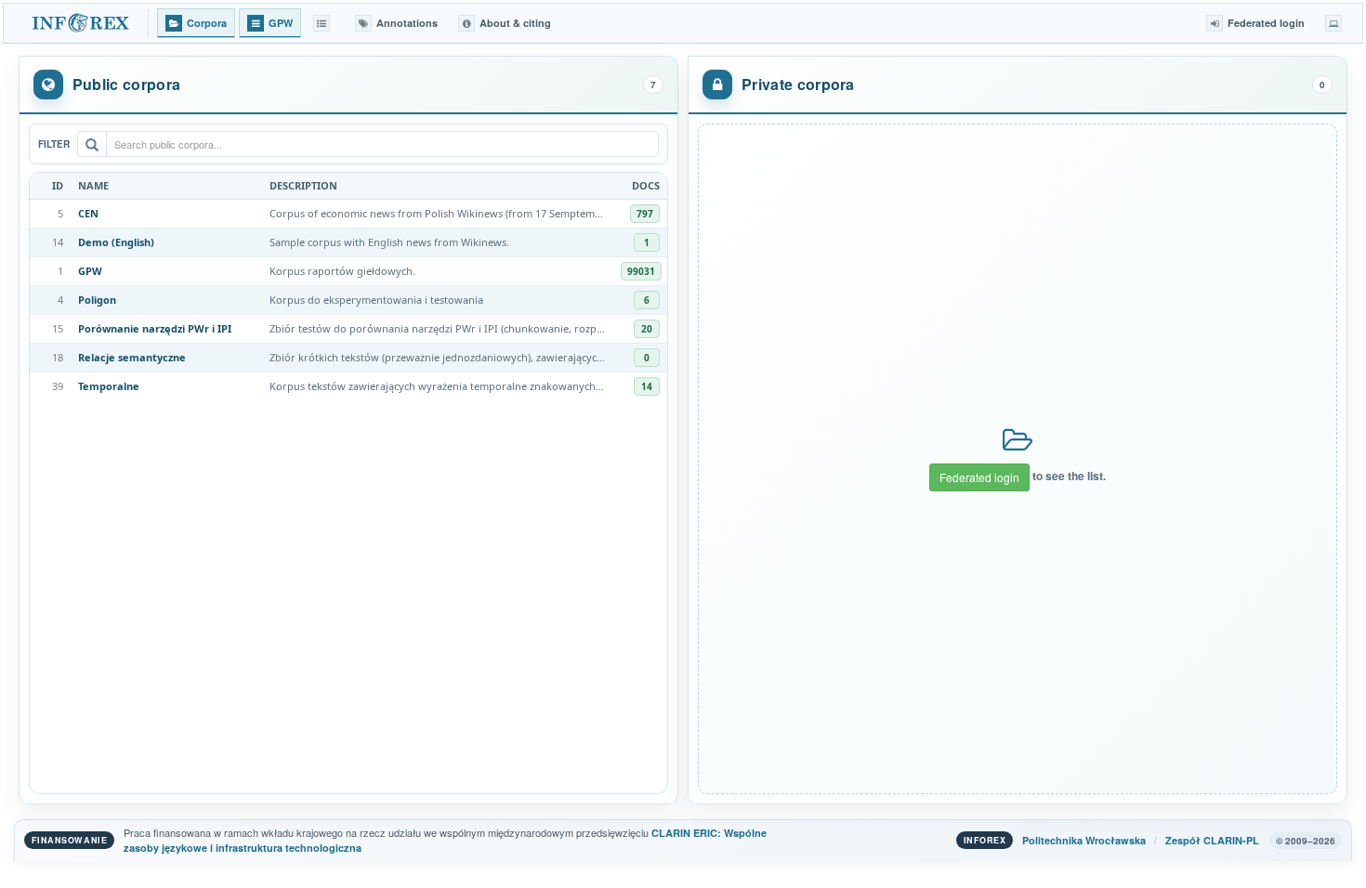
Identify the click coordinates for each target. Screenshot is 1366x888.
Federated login (979, 477)
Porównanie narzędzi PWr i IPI (154, 328)
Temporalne (108, 386)
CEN (88, 213)
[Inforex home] (82, 23)
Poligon (97, 300)
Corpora (207, 23)
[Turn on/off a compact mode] (1333, 23)
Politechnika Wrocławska (1084, 840)
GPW (90, 271)
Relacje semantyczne (132, 357)
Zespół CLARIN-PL (1212, 840)
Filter (54, 143)
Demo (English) (116, 242)
